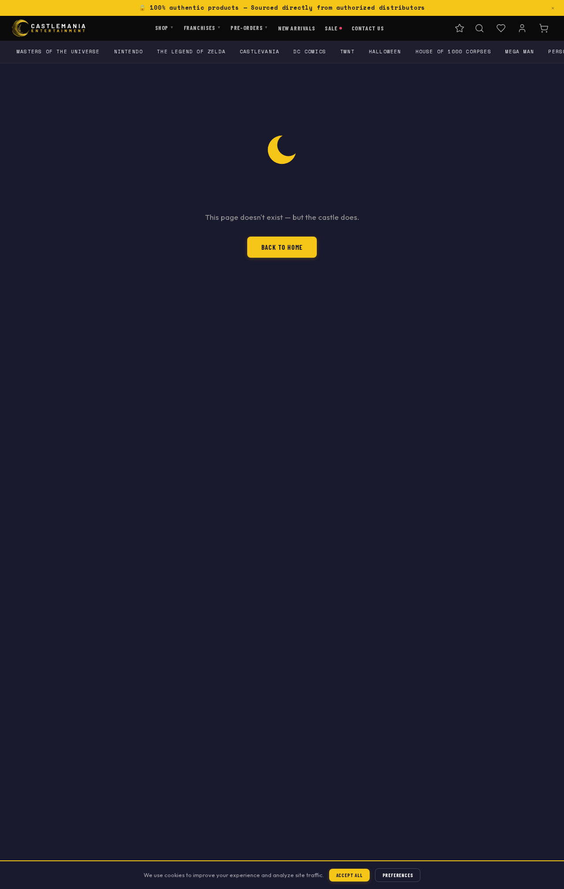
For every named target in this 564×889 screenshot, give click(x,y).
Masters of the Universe (58, 51)
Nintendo (128, 51)
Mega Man (519, 51)
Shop (164, 27)
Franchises (202, 27)
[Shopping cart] (543, 28)
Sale (331, 27)
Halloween (385, 51)
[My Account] (522, 28)
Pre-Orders (249, 27)
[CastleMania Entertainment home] (49, 28)
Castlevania (259, 51)
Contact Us (368, 27)
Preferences (397, 875)
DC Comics (309, 51)
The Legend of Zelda (191, 51)
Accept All (349, 875)
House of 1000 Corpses (453, 51)
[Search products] (479, 28)
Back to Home (282, 247)
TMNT (347, 51)
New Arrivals (296, 27)
